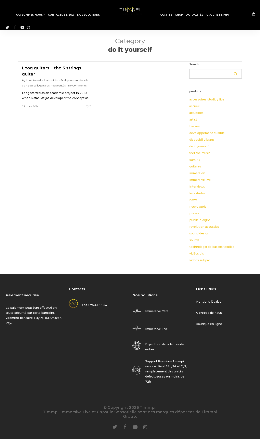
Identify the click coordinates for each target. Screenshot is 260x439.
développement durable (74, 80)
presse (194, 213)
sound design (199, 233)
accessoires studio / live (206, 99)
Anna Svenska (34, 80)
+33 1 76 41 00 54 (94, 305)
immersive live (200, 180)
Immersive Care (156, 311)
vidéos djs (196, 253)
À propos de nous (209, 313)
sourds (194, 240)
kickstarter (197, 193)
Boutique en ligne (209, 324)
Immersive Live (156, 329)
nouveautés (58, 85)
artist (193, 119)
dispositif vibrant (201, 139)
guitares (44, 85)
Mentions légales (208, 301)
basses (194, 126)
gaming (194, 160)
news (193, 200)
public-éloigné (200, 220)
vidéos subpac (199, 260)
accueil (194, 106)
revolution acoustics (204, 227)
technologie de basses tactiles (211, 247)
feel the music (199, 153)
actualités (52, 80)
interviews (197, 186)
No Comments (77, 85)
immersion (197, 173)
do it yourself (30, 85)
